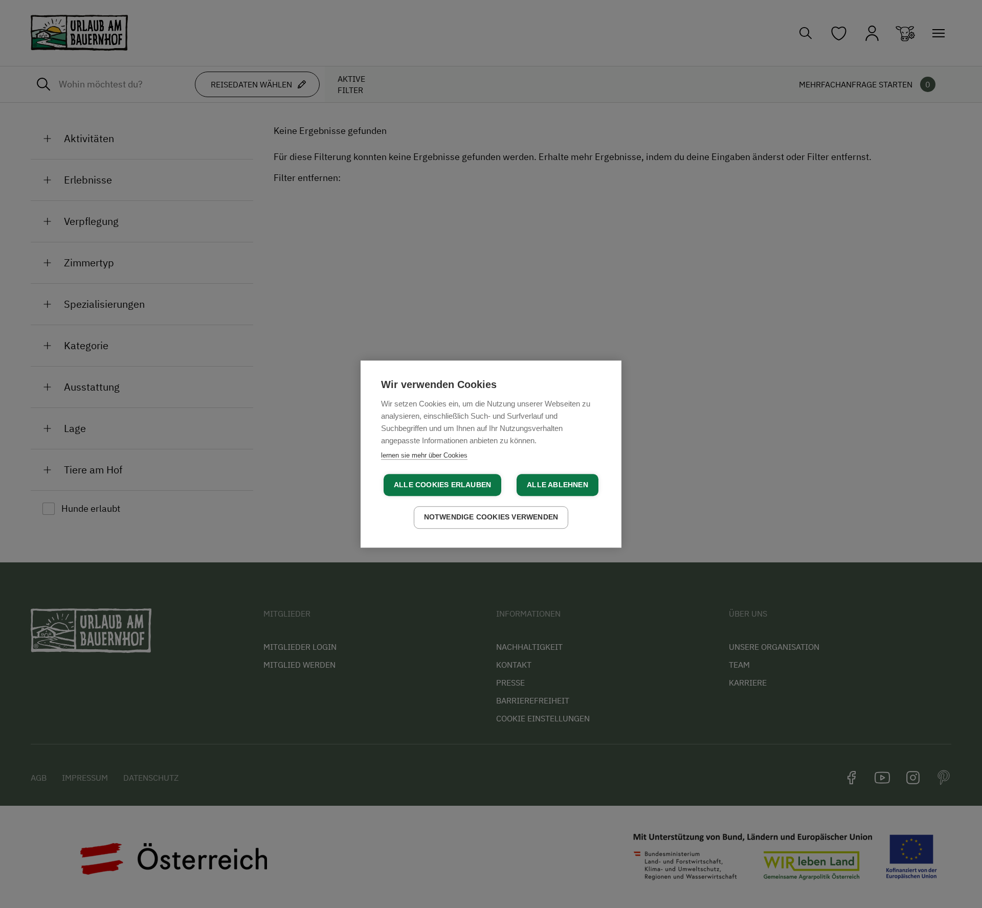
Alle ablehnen (557, 485)
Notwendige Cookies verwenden (491, 517)
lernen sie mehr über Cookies (424, 455)
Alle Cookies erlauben (442, 485)
